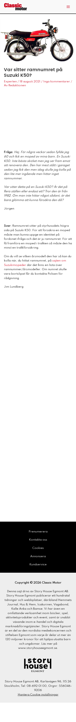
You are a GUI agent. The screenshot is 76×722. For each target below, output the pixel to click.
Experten (10, 81)
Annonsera (38, 556)
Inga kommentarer (56, 81)
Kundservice (38, 564)
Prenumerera (38, 531)
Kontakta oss (38, 539)
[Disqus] (38, 354)
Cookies (38, 548)
